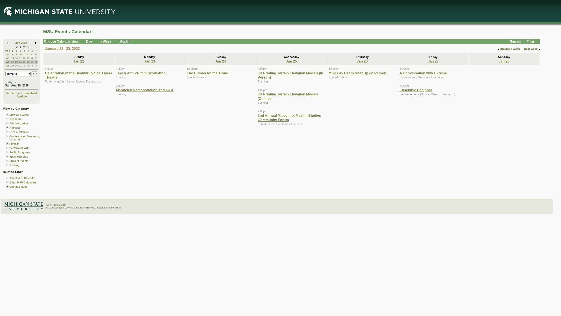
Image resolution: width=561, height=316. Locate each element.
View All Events (19, 115)
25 (24, 62)
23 (16, 62)
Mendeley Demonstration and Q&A (145, 90)
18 (24, 58)
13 (32, 54)
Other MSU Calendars (23, 182)
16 (16, 58)
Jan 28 (504, 61)
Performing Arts (19, 148)
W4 (7, 62)
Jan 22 (78, 61)
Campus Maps (18, 186)
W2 (7, 54)
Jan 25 (291, 61)
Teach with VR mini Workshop (141, 73)
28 (36, 62)
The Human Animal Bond (207, 73)
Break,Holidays (19, 132)
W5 (7, 66)
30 (16, 66)
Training (14, 165)
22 (12, 62)
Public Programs (19, 152)
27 (32, 62)
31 (20, 66)
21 (36, 58)
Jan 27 (433, 61)
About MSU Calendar (22, 178)
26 (28, 62)
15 (12, 58)
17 (20, 58)
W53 (7, 51)
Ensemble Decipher (415, 90)
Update (22, 96)
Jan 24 (220, 61)
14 (36, 54)
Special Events (18, 156)
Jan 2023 (21, 43)
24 (20, 62)
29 (12, 66)
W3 (7, 58)
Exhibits (14, 143)
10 (20, 54)
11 (24, 54)
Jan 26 (362, 61)
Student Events (18, 161)
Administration (18, 123)
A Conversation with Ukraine (423, 73)
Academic (15, 119)
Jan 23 (149, 61)
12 (28, 54)
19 (28, 58)
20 (32, 58)
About (49, 205)
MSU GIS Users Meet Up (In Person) (357, 73)
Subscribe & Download (21, 93)
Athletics (15, 127)
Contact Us (60, 205)
